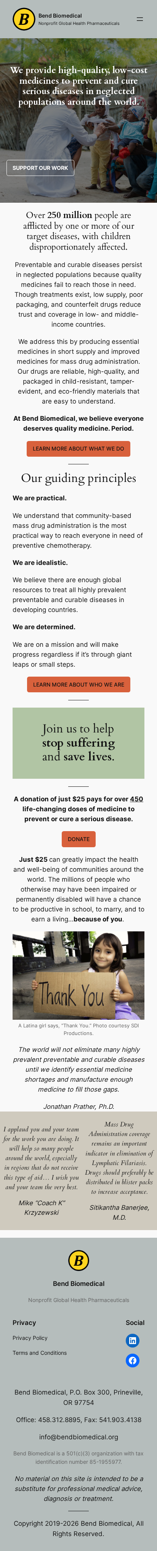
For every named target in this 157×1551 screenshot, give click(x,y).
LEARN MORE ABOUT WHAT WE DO (78, 448)
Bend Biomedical (60, 15)
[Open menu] (139, 19)
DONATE (79, 839)
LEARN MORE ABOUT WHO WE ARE (78, 684)
